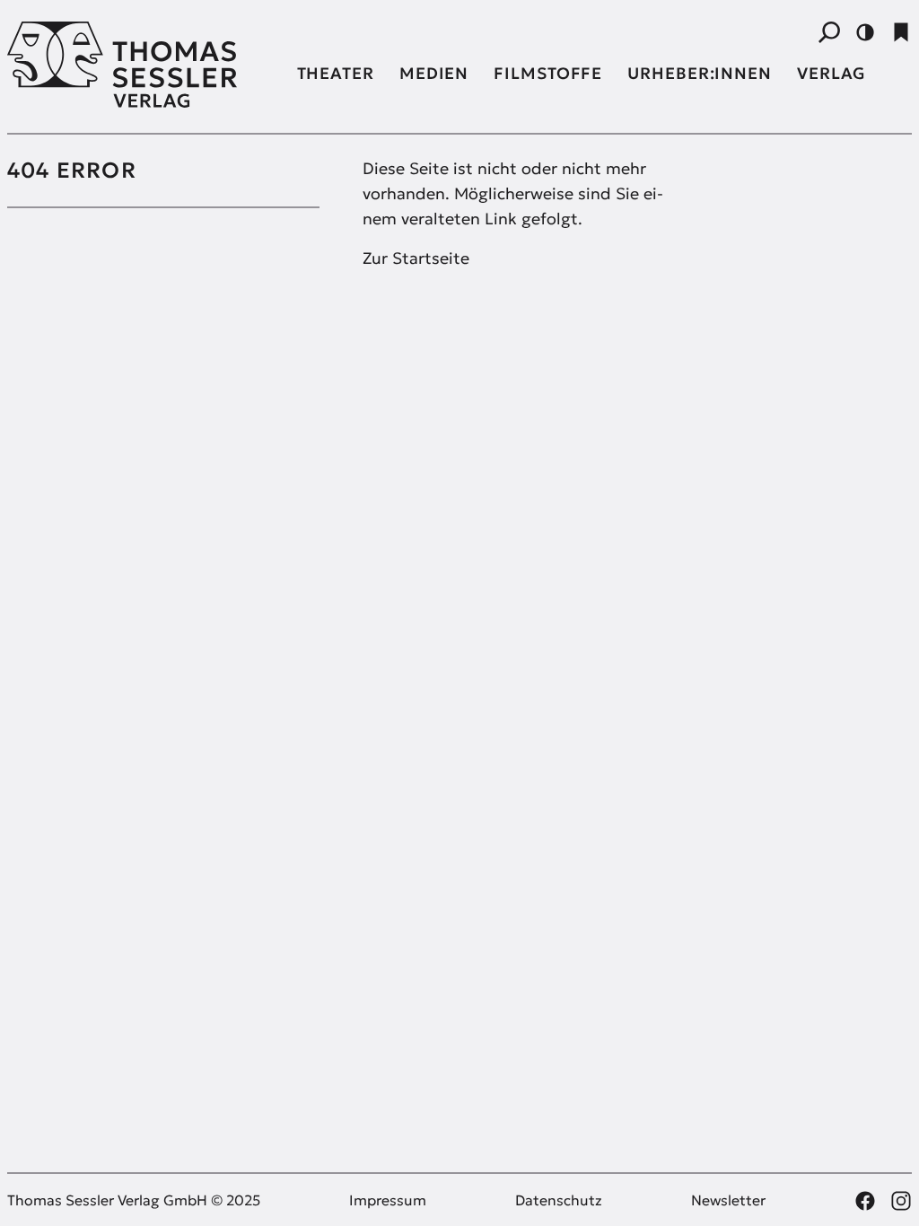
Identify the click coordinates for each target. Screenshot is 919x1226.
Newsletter (728, 1200)
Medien (433, 73)
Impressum (387, 1200)
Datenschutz (558, 1200)
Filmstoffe (548, 73)
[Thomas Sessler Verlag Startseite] (141, 65)
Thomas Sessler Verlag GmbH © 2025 (133, 1200)
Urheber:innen (699, 73)
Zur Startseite (416, 258)
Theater (335, 73)
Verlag (831, 73)
